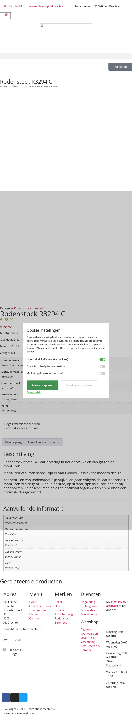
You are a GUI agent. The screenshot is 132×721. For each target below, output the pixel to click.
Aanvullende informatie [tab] (43, 442)
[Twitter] (23, 697)
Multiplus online (46, 713)
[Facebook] (6, 697)
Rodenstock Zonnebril (21, 86)
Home (3, 86)
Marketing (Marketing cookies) (45, 373)
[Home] (66, 38)
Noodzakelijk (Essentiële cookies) (47, 359)
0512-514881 (11, 633)
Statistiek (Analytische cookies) (46, 366)
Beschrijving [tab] (13, 442)
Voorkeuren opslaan (79, 385)
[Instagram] (14, 697)
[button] (66, 56)
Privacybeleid (34, 392)
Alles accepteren (42, 385)
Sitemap (63, 709)
